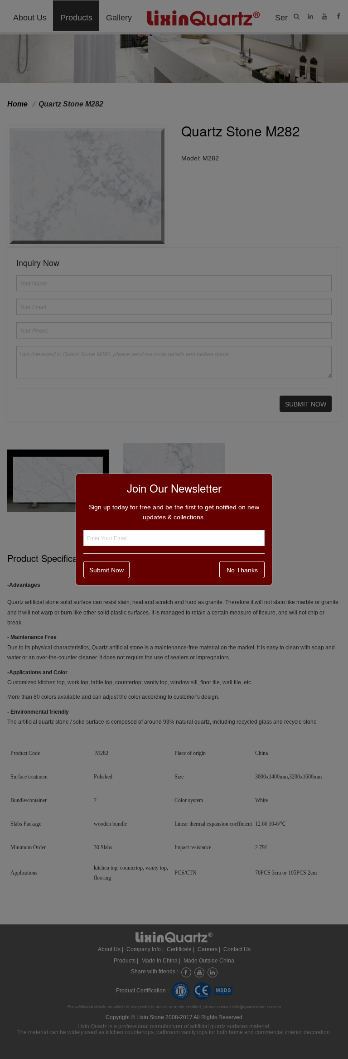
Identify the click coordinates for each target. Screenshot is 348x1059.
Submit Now (106, 570)
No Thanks (242, 570)
